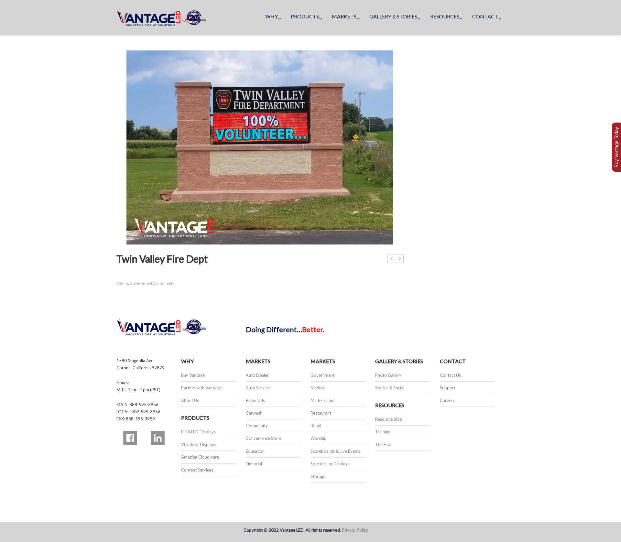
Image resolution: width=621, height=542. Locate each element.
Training (382, 431)
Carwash (254, 413)
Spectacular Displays (330, 463)
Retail (315, 425)
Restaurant (320, 413)
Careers (447, 400)
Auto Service (258, 387)
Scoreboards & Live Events (335, 451)
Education (255, 451)
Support (447, 387)
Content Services (197, 469)
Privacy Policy (355, 530)
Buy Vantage (193, 375)
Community (257, 425)
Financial (254, 463)
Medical (317, 387)
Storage (317, 476)
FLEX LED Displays (198, 431)
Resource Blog (388, 419)
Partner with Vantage (201, 387)
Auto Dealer (257, 375)
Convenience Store (263, 438)
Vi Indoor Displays (198, 444)
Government (322, 375)
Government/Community (152, 283)
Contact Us (450, 375)
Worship (318, 438)
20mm (122, 283)
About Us (190, 400)
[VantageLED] (161, 17)
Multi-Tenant (322, 400)
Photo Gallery (388, 375)
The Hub (383, 444)
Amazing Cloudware (200, 457)
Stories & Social (389, 387)
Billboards (255, 400)
